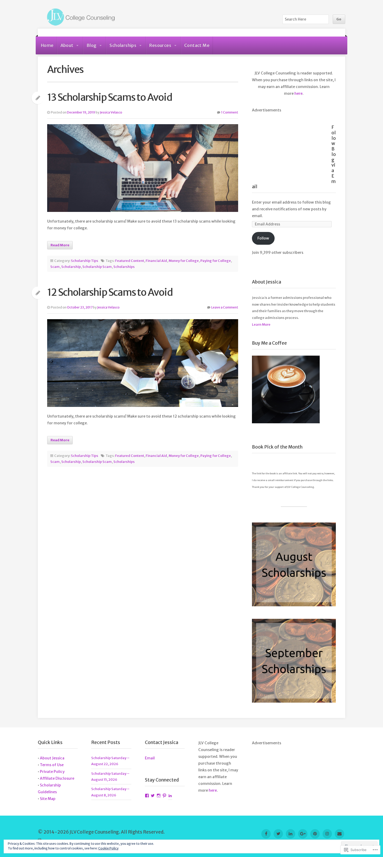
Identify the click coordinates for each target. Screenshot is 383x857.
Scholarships (122, 45)
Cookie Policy (108, 848)
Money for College (184, 261)
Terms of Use (52, 765)
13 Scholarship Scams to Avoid (109, 97)
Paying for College (215, 261)
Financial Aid (156, 261)
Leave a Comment (224, 307)
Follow (263, 238)
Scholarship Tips (84, 261)
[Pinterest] (315, 834)
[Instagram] (327, 834)
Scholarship (71, 266)
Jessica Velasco (111, 112)
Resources (160, 45)
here (298, 93)
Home (47, 45)
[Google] (302, 834)
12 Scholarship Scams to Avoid (109, 292)
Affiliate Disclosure (57, 778)
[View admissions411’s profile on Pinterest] (164, 795)
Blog (92, 45)
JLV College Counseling (79, 17)
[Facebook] (266, 834)
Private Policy (52, 771)
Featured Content (129, 261)
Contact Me (196, 45)
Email (150, 758)
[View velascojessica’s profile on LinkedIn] (170, 795)
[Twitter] (278, 834)
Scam (55, 266)
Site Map (47, 798)
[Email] (339, 834)
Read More (60, 245)
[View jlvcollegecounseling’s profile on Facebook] (147, 795)
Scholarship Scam (97, 266)
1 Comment (229, 112)
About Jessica (52, 758)
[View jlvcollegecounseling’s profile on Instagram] (159, 795)
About (66, 45)
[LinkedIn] (290, 834)
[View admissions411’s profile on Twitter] (153, 795)
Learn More (261, 324)
